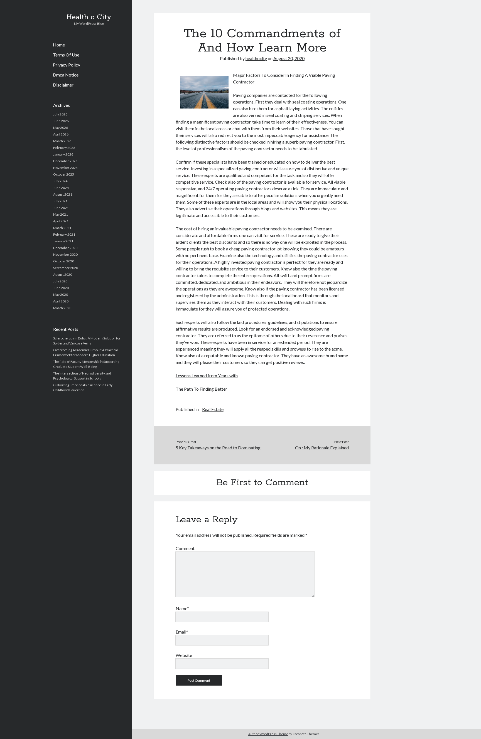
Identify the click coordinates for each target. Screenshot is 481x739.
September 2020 (65, 268)
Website (184, 655)
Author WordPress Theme (268, 734)
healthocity (256, 58)
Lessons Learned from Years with (207, 375)
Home (59, 44)
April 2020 (60, 301)
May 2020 (60, 294)
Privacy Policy (66, 64)
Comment (185, 548)
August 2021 (62, 194)
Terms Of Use (66, 54)
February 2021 (64, 234)
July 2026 (60, 114)
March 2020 (62, 308)
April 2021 (60, 221)
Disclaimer (63, 84)
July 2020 (60, 281)
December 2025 (65, 161)
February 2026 (64, 148)
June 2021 (61, 208)
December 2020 (65, 248)
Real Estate (213, 409)
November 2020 (65, 254)
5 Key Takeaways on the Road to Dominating (218, 447)
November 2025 (65, 168)
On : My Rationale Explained (322, 447)
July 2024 (60, 181)
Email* (182, 631)
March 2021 (62, 228)
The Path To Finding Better (201, 388)
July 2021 (60, 201)
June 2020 (61, 288)
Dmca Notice (65, 74)
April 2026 (60, 134)
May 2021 (60, 214)
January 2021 (63, 241)
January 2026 (63, 154)
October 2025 (63, 174)
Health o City (89, 17)
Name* (182, 608)
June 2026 (61, 121)
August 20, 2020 (289, 58)
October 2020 (63, 261)
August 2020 (62, 274)
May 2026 (60, 127)
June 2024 (61, 188)
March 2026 (62, 141)
